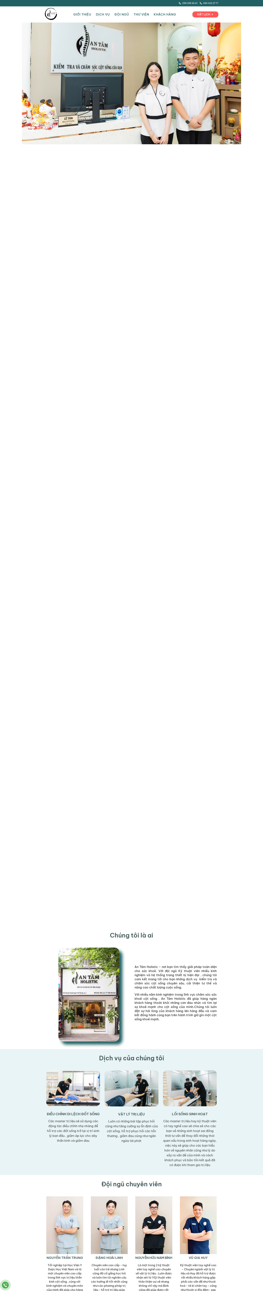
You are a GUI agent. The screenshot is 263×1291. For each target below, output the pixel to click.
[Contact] (5, 1285)
